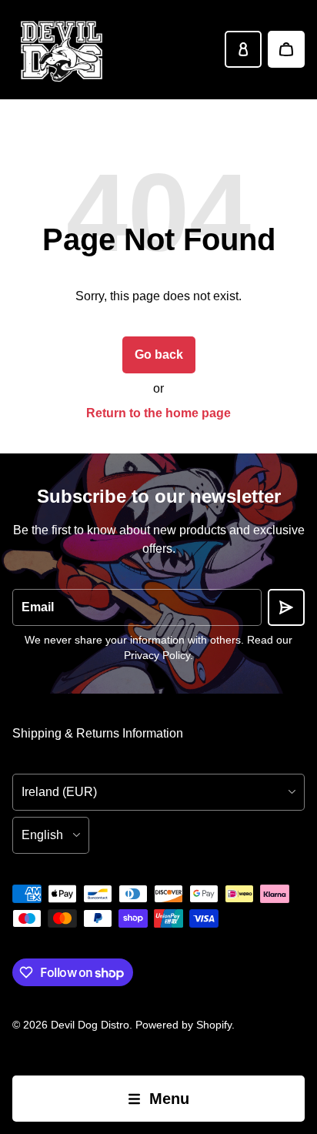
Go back (159, 354)
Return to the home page (158, 413)
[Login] (243, 49)
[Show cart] (286, 49)
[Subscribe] (286, 607)
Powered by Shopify (183, 1025)
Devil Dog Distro (90, 1025)
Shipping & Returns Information (97, 733)
